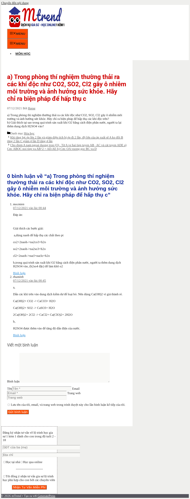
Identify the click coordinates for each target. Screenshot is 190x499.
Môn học (22, 53)
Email (76, 388)
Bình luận (19, 273)
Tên (9, 388)
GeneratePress (46, 496)
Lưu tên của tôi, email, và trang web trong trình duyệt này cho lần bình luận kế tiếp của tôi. (68, 404)
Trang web (74, 393)
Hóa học (29, 133)
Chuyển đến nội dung (15, 3)
